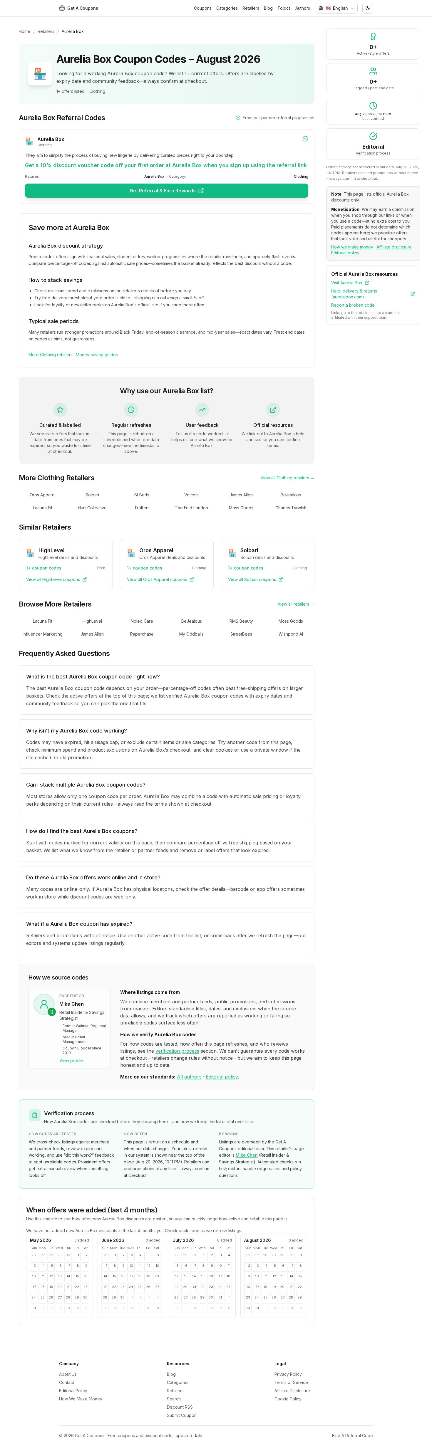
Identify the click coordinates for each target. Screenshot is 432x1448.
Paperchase (142, 633)
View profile (71, 1060)
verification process (177, 1051)
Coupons (203, 8)
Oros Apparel (43, 494)
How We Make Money (80, 1398)
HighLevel (92, 621)
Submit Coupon (182, 1415)
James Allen (241, 494)
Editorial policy (222, 1077)
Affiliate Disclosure (292, 1390)
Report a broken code (353, 305)
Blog (268, 8)
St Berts (141, 494)
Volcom (191, 494)
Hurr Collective (92, 507)
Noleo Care (142, 621)
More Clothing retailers (51, 354)
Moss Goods (241, 507)
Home (24, 31)
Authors (302, 8)
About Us (68, 1374)
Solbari (92, 494)
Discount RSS (180, 1407)
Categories (227, 8)
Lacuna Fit (42, 507)
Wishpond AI (291, 633)
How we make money (352, 246)
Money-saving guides (97, 354)
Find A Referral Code (352, 1435)
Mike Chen (247, 1155)
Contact (66, 1382)
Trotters (142, 507)
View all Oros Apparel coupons (157, 579)
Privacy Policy (288, 1374)
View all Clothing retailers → (287, 477)
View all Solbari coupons (252, 579)
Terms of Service (291, 1382)
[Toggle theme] (367, 8)
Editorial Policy (73, 1390)
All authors (189, 1077)
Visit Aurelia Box (346, 282)
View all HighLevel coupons (53, 579)
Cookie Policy (288, 1398)
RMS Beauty (241, 621)
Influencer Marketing (43, 633)
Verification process (373, 153)
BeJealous (291, 494)
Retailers (250, 8)
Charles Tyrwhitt (291, 507)
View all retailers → (295, 604)
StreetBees (241, 633)
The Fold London (191, 507)
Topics (284, 8)
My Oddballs (191, 633)
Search (174, 1398)
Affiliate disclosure (394, 246)
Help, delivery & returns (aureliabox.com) (354, 293)
